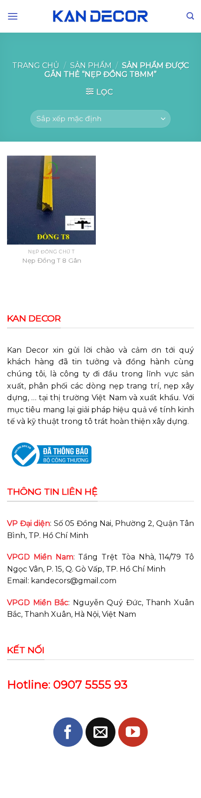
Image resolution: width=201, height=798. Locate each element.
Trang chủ (35, 65)
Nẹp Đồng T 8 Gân (51, 260)
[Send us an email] (100, 732)
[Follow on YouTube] (133, 732)
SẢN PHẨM (91, 65)
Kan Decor (28, 350)
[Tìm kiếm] (190, 16)
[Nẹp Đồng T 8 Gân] (51, 200)
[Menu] (12, 16)
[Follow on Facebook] (68, 732)
